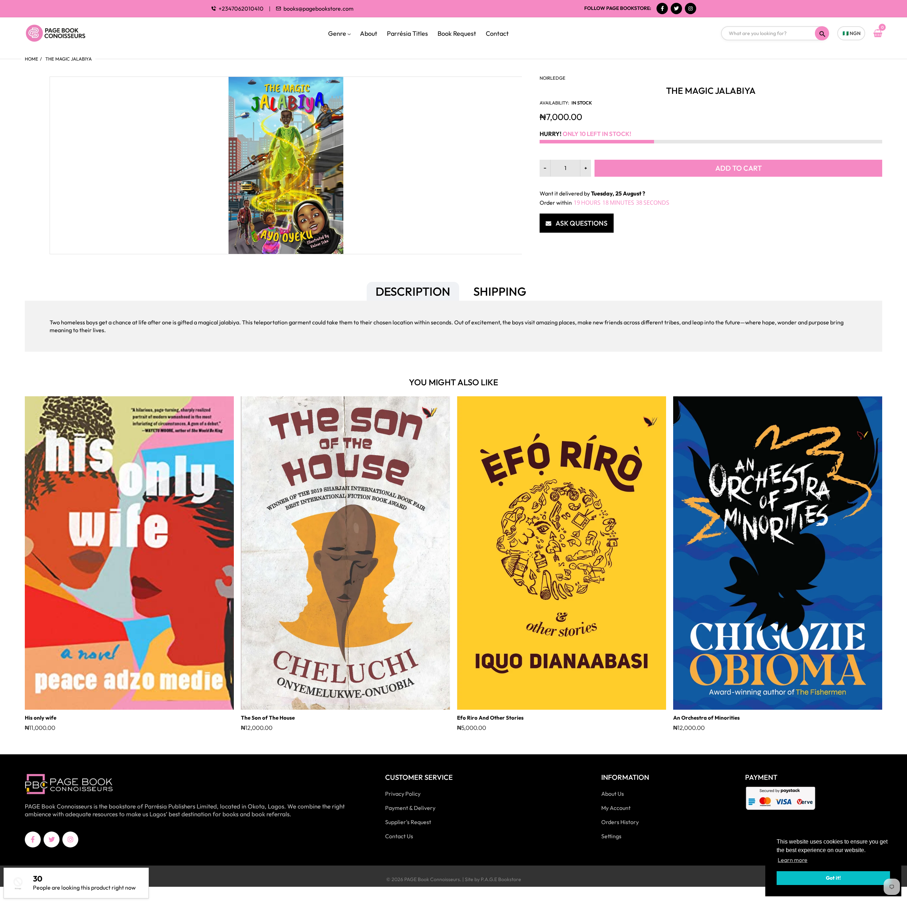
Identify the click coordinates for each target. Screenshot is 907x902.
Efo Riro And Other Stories (490, 717)
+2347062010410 (241, 8)
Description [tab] (413, 291)
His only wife (40, 717)
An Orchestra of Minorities (706, 717)
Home (31, 59)
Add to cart (738, 168)
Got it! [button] (833, 878)
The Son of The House (268, 717)
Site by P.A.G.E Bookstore (493, 879)
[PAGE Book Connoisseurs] (63, 32)
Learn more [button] (792, 859)
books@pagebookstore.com (318, 8)
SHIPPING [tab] (499, 291)
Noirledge (552, 78)
